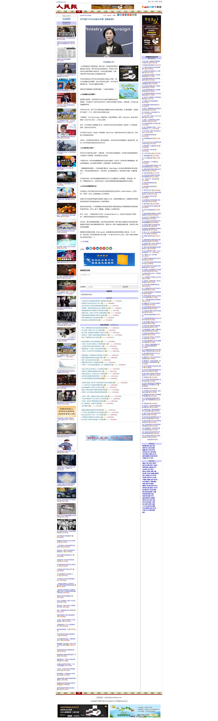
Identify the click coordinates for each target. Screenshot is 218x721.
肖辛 (152, 458)
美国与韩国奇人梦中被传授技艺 (98, 341)
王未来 (148, 473)
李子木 (148, 458)
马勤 (153, 500)
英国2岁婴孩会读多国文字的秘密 (98, 410)
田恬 (146, 496)
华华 (152, 496)
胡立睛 (144, 473)
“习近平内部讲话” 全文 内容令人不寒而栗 (101, 398)
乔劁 (143, 494)
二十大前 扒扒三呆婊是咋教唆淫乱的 (100, 385)
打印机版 (85, 241)
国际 (92, 11)
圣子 (149, 469)
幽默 (85, 11)
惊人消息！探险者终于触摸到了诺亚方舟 (101, 332)
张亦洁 (153, 485)
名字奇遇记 (92, 406)
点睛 (146, 483)
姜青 (146, 492)
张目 (148, 500)
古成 (146, 463)
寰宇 (139, 11)
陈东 (149, 498)
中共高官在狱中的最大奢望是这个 (99, 346)
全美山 (155, 465)
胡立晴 (155, 456)
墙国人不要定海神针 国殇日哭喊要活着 (100, 389)
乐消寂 (147, 475)
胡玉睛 (151, 456)
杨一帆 (150, 452)
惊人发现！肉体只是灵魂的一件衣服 (99, 419)
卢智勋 (144, 479)
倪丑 (146, 506)
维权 (145, 11)
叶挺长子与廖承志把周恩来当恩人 (99, 371)
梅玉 (143, 512)
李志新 (144, 477)
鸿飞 (156, 485)
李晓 (153, 502)
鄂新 (146, 494)
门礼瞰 (154, 492)
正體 (152, 1)
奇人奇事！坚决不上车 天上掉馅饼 (99, 330)
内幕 (72, 11)
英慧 (143, 483)
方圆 (155, 471)
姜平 (148, 489)
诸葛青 (147, 508)
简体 (149, 1)
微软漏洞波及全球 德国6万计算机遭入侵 (100, 310)
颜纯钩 (151, 467)
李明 (146, 450)
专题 (132, 11)
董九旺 (150, 506)
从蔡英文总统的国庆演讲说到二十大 (100, 376)
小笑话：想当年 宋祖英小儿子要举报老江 (101, 344)
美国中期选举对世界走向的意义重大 (99, 357)
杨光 (143, 465)
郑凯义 (147, 454)
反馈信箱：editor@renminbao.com (109, 697)
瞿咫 (149, 494)
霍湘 (153, 510)
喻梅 (146, 498)
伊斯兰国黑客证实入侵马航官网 (98, 317)
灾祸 (105, 11)
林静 (143, 456)
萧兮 (146, 452)
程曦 (143, 450)
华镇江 (150, 504)
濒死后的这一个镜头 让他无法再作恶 (100, 348)
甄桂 (155, 481)
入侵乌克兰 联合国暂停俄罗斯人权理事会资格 (102, 301)
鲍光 (143, 492)
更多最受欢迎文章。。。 (154, 439)
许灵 (143, 508)
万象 (112, 11)
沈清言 (153, 448)
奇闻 (99, 11)
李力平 (155, 487)
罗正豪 (147, 465)
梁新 (153, 504)
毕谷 (143, 481)
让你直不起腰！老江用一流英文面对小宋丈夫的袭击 (105, 382)
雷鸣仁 (147, 467)
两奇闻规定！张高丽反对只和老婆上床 (100, 355)
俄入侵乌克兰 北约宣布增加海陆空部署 (100, 305)
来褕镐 (153, 473)
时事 (79, 11)
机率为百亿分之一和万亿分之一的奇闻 (100, 373)
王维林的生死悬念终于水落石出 (98, 417)
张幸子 (151, 465)
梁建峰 (147, 456)
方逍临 (144, 458)
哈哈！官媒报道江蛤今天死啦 (98, 337)
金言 (152, 479)
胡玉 (143, 475)
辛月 (150, 475)
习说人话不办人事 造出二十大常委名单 (101, 369)
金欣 (150, 446)
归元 (155, 467)
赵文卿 (144, 489)
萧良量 (150, 492)
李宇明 (154, 475)
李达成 (151, 489)
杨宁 (146, 469)
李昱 (143, 452)
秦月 (152, 469)
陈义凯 (155, 479)
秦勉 (143, 463)
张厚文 (154, 452)
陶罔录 (144, 485)
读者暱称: (83, 286)
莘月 (150, 477)
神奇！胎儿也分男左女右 (96, 360)
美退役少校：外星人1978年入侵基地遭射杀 (101, 313)
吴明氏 (148, 471)
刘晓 (143, 448)
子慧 (143, 510)
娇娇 (150, 510)
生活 (119, 11)
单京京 (154, 508)
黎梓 (146, 504)
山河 (143, 469)
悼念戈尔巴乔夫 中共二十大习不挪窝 (99, 414)
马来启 (150, 463)
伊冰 (143, 502)
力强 (149, 450)
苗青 (143, 487)
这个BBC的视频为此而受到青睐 (99, 378)
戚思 (143, 498)
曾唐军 (157, 473)
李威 (143, 496)
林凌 (150, 508)
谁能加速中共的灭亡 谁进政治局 (99, 362)
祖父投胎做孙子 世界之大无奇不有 (99, 387)
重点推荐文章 (66, 22)
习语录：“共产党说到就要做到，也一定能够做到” (104, 364)
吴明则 (148, 485)
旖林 (149, 496)
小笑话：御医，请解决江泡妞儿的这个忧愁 (102, 396)
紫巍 (153, 506)
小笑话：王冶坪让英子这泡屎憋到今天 (100, 351)
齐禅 (146, 502)
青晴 (155, 489)
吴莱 (150, 500)
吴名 (143, 454)
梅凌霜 (144, 446)
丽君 (148, 446)
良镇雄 (148, 479)
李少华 (147, 510)
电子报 (160, 1)
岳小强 (154, 454)
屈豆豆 (144, 500)
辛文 (146, 448)
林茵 (152, 471)
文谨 (149, 448)
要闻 (65, 11)
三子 (143, 506)
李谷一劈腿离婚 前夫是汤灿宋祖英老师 (100, 328)
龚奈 (150, 454)
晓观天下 (147, 481)
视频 (152, 11)
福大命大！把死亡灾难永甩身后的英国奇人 (102, 335)
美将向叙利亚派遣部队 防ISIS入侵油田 (100, 315)
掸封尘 (144, 471)
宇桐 (148, 477)
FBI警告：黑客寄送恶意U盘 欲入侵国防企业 (102, 308)
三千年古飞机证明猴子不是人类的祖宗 (100, 412)
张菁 (143, 467)
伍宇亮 (153, 450)
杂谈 (159, 11)
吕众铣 (154, 477)
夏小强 (147, 487)
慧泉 (152, 483)
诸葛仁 (150, 502)
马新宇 (154, 463)
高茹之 (151, 487)
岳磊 (152, 494)
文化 (125, 11)
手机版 (156, 1)
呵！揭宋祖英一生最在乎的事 (97, 403)
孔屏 (153, 446)
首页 (58, 11)
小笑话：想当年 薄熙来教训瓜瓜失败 (100, 401)
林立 (143, 504)
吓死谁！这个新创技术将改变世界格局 (100, 392)
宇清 (149, 483)
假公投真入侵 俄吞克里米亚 (97, 320)
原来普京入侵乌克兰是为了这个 (98, 303)
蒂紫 (152, 481)
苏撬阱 (153, 498)
